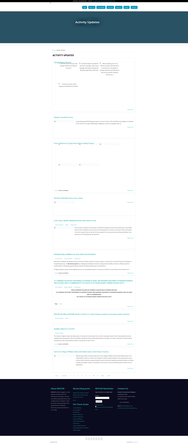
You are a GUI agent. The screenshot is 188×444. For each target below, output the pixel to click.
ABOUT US (91, 7)
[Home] (50, 6)
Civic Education (77, 410)
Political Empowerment (79, 421)
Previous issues (99, 405)
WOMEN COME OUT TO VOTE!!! (64, 329)
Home (84, 7)
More (74, 400)
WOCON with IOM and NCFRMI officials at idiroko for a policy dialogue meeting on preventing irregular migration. (92, 314)
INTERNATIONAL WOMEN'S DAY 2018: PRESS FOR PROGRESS (75, 254)
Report (67, 225)
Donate (127, 7)
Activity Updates (59, 225)
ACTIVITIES (110, 7)
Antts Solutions (135, 442)
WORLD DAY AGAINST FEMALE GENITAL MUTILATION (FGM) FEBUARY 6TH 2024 (81, 395)
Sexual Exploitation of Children (80, 428)
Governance (76, 412)
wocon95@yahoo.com (127, 406)
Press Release (58, 258)
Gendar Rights (76, 430)
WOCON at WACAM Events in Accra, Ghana (68, 198)
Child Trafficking (77, 408)
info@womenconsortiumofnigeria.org (104, 1)
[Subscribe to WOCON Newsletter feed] (105, 409)
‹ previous (64, 375)
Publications (73, 225)
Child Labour (76, 423)
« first (56, 375)
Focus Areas (101, 7)
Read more (130, 109)
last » (109, 375)
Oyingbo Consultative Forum (63, 117)
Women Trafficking (78, 414)
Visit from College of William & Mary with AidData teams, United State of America (81, 352)
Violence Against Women (79, 425)
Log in (56, 190)
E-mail (97, 395)
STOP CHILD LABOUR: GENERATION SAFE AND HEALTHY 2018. (75, 221)
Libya (60, 304)
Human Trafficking (77, 419)
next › (102, 375)
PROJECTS (118, 7)
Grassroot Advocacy (78, 416)
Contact (134, 7)
